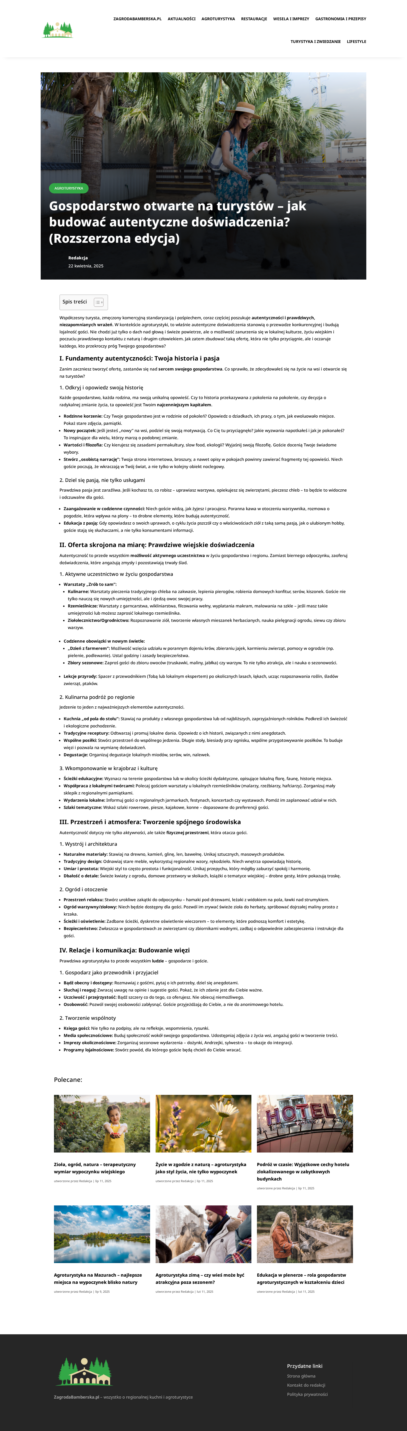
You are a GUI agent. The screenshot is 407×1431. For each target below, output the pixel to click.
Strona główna (301, 1376)
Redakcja (85, 1181)
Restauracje (254, 18)
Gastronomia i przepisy (340, 18)
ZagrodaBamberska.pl (138, 18)
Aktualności (181, 18)
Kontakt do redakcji (306, 1385)
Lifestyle (356, 41)
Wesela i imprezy (291, 18)
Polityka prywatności (307, 1394)
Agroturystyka (218, 18)
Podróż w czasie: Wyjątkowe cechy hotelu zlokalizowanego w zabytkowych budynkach (303, 1171)
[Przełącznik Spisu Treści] (96, 302)
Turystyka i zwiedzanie (316, 41)
